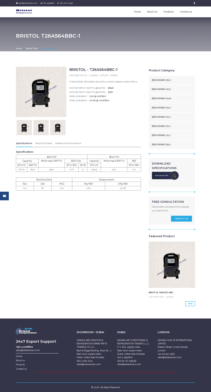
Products (169, 11)
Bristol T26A (32, 48)
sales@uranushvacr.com (89, 364)
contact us (181, 218)
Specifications (24, 143)
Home (137, 11)
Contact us (186, 11)
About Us (152, 11)
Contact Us (21, 369)
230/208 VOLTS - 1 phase (83, 75)
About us (20, 360)
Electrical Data (43, 143)
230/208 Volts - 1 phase (161, 297)
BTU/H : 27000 (109, 75)
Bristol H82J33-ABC (161, 292)
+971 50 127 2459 (66, 3)
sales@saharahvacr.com (28, 3)
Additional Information (68, 143)
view (190, 303)
